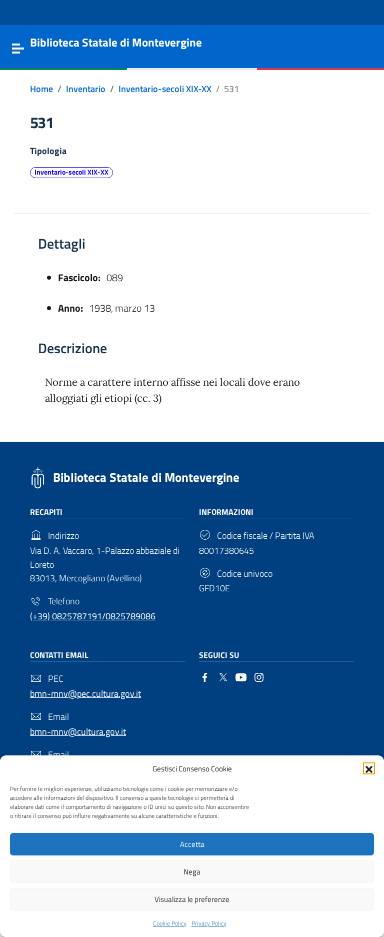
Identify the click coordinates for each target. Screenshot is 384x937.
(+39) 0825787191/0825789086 (93, 616)
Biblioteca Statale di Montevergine (146, 477)
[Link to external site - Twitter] (223, 676)
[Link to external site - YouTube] (241, 676)
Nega (192, 871)
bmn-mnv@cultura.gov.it (78, 731)
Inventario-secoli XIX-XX (71, 172)
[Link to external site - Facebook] (205, 676)
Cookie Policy (169, 923)
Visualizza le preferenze (192, 899)
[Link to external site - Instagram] (259, 676)
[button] (369, 768)
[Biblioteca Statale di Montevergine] (38, 476)
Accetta (192, 844)
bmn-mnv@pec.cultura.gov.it (85, 693)
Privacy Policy (209, 923)
